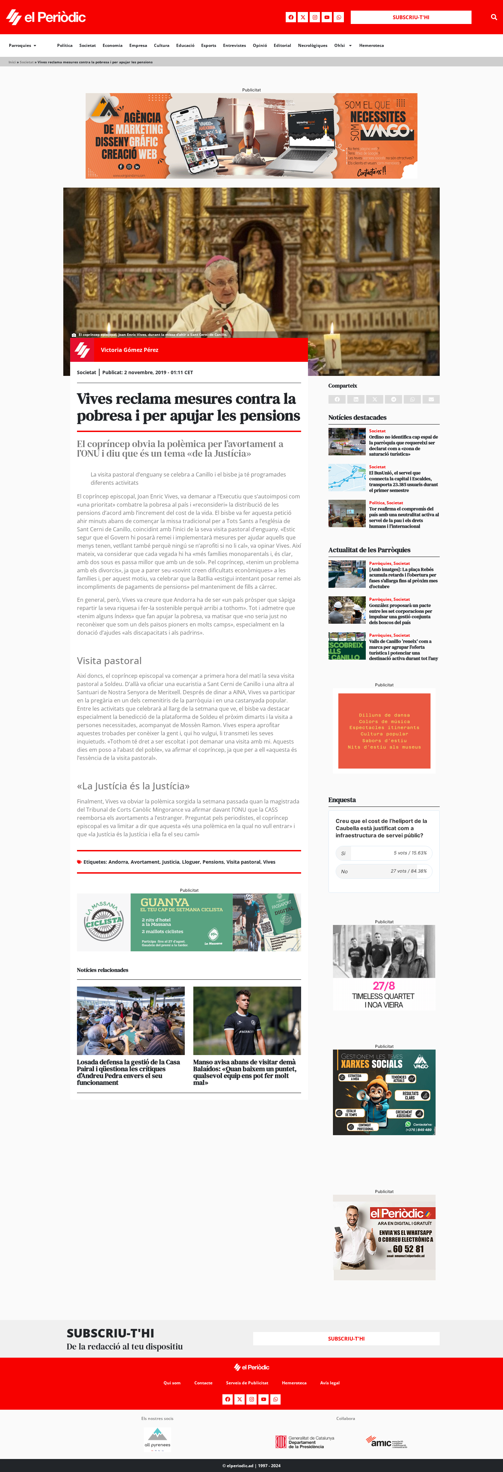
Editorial (282, 45)
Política (65, 45)
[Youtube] (327, 17)
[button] (494, 17)
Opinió (260, 45)
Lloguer (191, 862)
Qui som (172, 1383)
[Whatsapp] (339, 17)
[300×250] (384, 771)
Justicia (170, 862)
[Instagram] (315, 17)
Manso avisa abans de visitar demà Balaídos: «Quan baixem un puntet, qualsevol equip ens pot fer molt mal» (245, 1072)
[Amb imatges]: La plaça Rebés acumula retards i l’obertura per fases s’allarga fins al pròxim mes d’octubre (403, 578)
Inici (12, 62)
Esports (208, 45)
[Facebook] (291, 17)
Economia (112, 45)
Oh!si (339, 45)
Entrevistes (234, 45)
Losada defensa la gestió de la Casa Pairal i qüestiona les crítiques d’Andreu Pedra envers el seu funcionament (128, 1072)
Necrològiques (312, 45)
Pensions (213, 862)
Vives (269, 862)
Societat (87, 45)
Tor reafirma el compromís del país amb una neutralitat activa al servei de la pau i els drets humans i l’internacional (404, 517)
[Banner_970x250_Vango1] (251, 176)
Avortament (145, 862)
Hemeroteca (371, 45)
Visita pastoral (243, 862)
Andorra (118, 862)
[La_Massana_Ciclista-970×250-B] (189, 949)
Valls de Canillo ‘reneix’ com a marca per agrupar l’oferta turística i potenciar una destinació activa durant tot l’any (403, 650)
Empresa (138, 45)
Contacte (203, 1383)
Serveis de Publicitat (247, 1383)
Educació (185, 45)
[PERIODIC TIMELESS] (384, 1008)
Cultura (161, 45)
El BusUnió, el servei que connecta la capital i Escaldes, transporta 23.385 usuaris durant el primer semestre (403, 481)
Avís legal (330, 1383)
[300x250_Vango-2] (384, 1133)
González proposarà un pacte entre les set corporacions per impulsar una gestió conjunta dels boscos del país (400, 614)
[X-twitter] (303, 17)
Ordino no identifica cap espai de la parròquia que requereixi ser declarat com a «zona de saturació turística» (403, 445)
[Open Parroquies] (35, 45)
